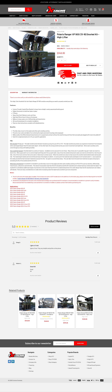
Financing (85, 15)
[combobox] (20, 10)
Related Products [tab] (17, 290)
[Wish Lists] (88, 10)
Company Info (74, 15)
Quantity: (60, 57)
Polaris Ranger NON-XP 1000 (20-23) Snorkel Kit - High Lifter (65, 314)
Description (14, 92)
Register (81, 10)
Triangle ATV (90, 356)
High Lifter (71, 359)
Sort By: (88, 237)
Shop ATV (12, 15)
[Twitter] (68, 82)
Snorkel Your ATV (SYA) (74, 362)
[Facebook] (58, 82)
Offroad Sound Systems (93, 365)
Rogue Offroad (91, 362)
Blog (92, 15)
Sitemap (31, 371)
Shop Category (36, 15)
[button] (38, 226)
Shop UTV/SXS (23, 15)
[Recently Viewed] (96, 10)
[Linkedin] (72, 82)
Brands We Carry (51, 15)
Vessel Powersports (73, 368)
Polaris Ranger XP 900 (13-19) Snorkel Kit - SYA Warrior (46, 313)
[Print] (65, 82)
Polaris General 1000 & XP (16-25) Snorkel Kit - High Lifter (85, 313)
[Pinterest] (75, 82)
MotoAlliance (72, 365)
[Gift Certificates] (92, 10)
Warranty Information (29, 92)
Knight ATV (90, 359)
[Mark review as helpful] (98, 252)
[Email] (61, 82)
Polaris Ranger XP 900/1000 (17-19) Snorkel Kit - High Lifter (27, 314)
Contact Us (63, 15)
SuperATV (71, 356)
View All (89, 368)
